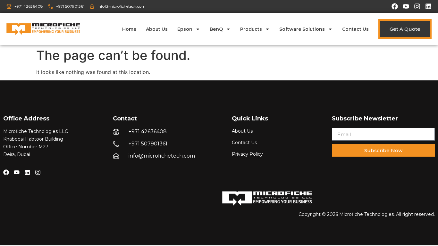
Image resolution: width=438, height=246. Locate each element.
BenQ (216, 29)
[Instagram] (417, 6)
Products (251, 29)
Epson (184, 29)
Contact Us (355, 29)
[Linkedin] (428, 6)
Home (129, 29)
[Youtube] (406, 6)
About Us (157, 29)
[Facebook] (395, 6)
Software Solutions (302, 29)
